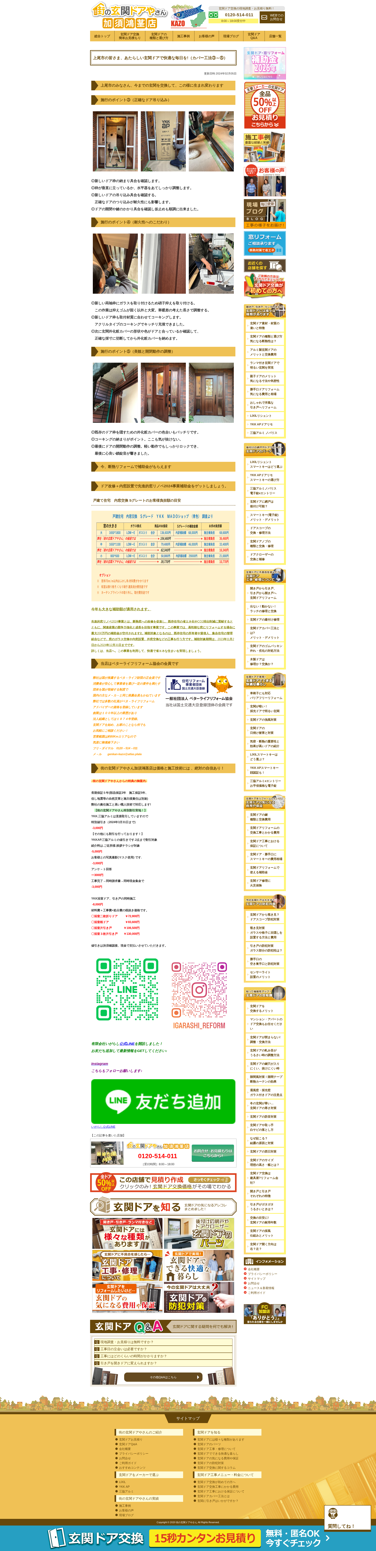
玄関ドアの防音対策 (263, 1116)
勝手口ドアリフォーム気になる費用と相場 (264, 392)
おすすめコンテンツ (132, 1467)
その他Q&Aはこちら (163, 1377)
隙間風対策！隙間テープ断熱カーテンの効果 (266, 1079)
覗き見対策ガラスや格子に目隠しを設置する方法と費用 (266, 932)
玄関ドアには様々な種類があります (220, 1439)
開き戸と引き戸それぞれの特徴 (260, 1194)
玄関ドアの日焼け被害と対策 (262, 730)
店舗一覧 (275, 36)
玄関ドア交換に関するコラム (216, 1467)
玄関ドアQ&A (254, 36)
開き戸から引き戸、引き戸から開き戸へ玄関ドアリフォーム (263, 593)
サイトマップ (257, 1278)
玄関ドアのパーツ (209, 1444)
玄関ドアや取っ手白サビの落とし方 (262, 1127)
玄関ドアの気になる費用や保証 (218, 1458)
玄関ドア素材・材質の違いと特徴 (264, 326)
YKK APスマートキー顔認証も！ (264, 770)
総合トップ (102, 36)
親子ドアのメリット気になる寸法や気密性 (264, 378)
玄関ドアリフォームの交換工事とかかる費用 (264, 830)
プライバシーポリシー (262, 1274)
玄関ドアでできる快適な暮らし (218, 1453)
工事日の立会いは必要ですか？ (123, 1349)
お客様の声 (206, 36)
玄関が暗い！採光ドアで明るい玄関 (264, 709)
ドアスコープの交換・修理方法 (260, 530)
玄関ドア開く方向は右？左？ (263, 1246)
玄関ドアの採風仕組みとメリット (262, 1233)
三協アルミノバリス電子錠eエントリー (263, 491)
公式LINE (127, 1044)
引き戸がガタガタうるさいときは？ (262, 1207)
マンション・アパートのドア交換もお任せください (266, 1023)
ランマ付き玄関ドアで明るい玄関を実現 (264, 365)
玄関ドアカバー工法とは (213, 1496)
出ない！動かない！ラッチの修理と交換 (263, 609)
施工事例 (183, 36)
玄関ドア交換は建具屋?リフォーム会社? (264, 1177)
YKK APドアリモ (261, 424)
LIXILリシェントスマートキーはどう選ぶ (266, 464)
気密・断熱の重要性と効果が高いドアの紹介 (264, 744)
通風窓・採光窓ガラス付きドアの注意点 (266, 1092)
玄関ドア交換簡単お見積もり (130, 36)
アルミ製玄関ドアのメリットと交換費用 (263, 352)
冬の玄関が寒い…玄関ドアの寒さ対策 (263, 1106)
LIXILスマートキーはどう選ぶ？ (264, 757)
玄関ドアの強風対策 (263, 719)
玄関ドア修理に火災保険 (260, 883)
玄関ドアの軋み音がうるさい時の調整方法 (264, 1053)
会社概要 (254, 1269)
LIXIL (122, 1482)
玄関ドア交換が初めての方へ (216, 1482)
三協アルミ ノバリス (263, 432)
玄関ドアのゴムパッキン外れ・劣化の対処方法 (266, 648)
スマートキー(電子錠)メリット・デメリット (264, 517)
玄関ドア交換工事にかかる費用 (218, 1486)
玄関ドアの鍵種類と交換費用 (260, 817)
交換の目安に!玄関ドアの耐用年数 (263, 1220)
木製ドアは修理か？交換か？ (262, 662)
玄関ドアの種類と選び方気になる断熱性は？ (266, 339)
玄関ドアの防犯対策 (210, 1463)
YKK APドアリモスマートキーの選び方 (264, 477)
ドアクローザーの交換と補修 (262, 557)
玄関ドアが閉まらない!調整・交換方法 (265, 1040)
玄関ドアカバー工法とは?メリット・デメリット (264, 632)
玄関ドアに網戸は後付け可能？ (262, 504)
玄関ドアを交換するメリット (262, 1008)
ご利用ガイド (257, 1292)
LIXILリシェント (261, 415)
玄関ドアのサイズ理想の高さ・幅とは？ (264, 1162)
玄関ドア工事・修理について (216, 1448)
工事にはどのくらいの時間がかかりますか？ (133, 1356)
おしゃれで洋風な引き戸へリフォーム (263, 405)
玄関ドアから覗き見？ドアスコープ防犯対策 (264, 917)
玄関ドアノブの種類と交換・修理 (262, 544)
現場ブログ (231, 36)
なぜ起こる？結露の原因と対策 (262, 1141)
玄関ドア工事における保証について (264, 843)
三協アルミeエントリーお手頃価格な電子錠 (265, 783)
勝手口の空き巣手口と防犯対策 (264, 961)
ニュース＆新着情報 (261, 1288)
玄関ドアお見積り (131, 1439)
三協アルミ (126, 1491)
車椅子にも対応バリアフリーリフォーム (266, 695)
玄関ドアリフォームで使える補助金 (264, 870)
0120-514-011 (157, 1156)
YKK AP (124, 1486)
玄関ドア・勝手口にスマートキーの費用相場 (266, 857)
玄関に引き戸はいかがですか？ (218, 1500)
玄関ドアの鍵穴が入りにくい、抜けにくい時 (264, 1066)
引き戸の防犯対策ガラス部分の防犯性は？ (266, 948)
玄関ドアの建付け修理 (264, 619)
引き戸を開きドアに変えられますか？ (128, 1363)
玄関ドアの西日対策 (263, 1151)
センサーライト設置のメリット (260, 974)
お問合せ (254, 1283)
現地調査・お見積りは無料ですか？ (127, 1342)
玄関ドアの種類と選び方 (159, 36)
